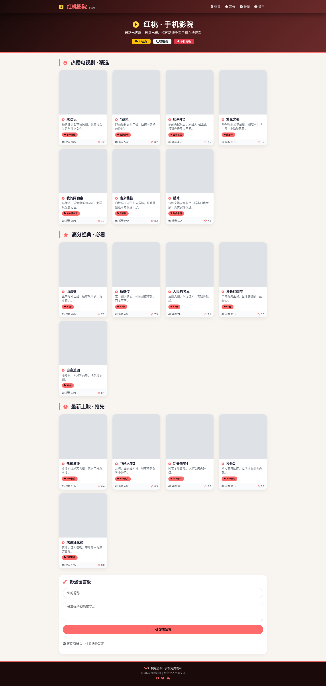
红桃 (80, 6)
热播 (216, 6)
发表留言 (164, 629)
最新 (246, 6)
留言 (261, 6)
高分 (231, 6)
